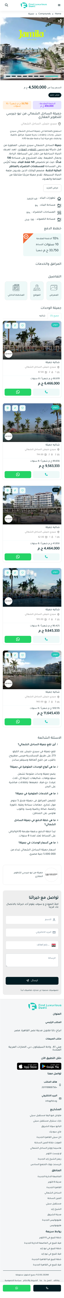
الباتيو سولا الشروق (51, 1126)
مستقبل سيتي (53, 1204)
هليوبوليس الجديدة (51, 1220)
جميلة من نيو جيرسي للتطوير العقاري (28, 875)
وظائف (56, 1281)
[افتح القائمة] (59, 5)
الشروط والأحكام (30, 1281)
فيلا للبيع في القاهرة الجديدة (47, 1265)
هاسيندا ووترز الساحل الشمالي (45, 1148)
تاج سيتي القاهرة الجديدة (49, 1137)
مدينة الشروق (54, 1215)
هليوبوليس (55, 1225)
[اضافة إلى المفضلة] (23, 326)
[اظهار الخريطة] (8, 326)
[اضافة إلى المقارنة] (15, 326)
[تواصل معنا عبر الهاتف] (46, 392)
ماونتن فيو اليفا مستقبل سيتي (45, 1115)
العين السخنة (54, 1198)
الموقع (36, 295)
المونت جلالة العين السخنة (47, 1143)
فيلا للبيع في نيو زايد (51, 1254)
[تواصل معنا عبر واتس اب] (18, 392)
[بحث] (6, 5)
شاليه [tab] (42, 316)
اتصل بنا (48, 1281)
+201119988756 (49, 1087)
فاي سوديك (55, 1132)
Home (58, 14)
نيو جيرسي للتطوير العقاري (33, 149)
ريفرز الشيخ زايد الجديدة (49, 1159)
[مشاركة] (60, 21)
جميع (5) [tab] (54, 316)
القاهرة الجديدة (53, 1187)
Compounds (44, 14)
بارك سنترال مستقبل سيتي (47, 1121)
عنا (41, 1281)
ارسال (34, 980)
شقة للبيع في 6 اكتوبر (50, 1238)
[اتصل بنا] (47, 1288)
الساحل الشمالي (52, 1193)
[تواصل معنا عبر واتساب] (16, 1288)
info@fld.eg (51, 1101)
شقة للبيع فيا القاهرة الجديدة (46, 1259)
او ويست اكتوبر (53, 1154)
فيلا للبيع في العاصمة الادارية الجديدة (42, 1243)
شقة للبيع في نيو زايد (50, 1248)
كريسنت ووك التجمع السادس (45, 1164)
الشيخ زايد (56, 1209)
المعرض (53, 295)
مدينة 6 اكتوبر (54, 1182)
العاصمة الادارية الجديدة (49, 1177)
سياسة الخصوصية (13, 1281)
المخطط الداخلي (16, 295)
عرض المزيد (52, 188)
